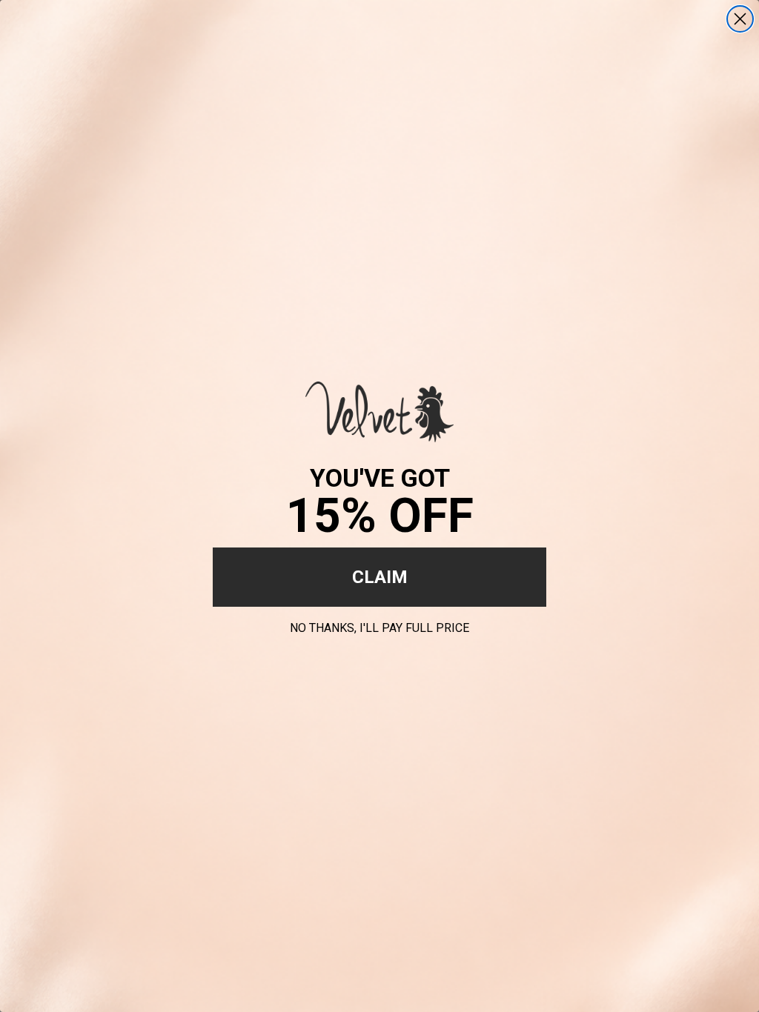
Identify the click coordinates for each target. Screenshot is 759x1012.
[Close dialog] (740, 19)
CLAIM (380, 577)
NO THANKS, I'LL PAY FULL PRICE (379, 625)
